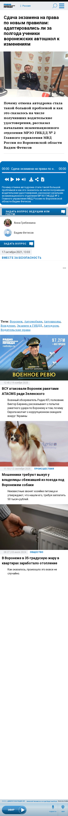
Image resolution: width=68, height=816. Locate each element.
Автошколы (52, 321)
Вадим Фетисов (24, 232)
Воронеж (16, 321)
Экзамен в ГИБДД (29, 325)
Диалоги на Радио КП (16, 801)
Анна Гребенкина (25, 222)
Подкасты (52, 811)
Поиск (55, 5)
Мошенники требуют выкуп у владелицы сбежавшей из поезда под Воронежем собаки (33, 480)
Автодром (51, 325)
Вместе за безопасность (21, 257)
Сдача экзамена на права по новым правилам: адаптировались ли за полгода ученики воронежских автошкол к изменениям (32, 31)
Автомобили (33, 321)
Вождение (8, 325)
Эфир (63, 811)
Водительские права (15, 330)
